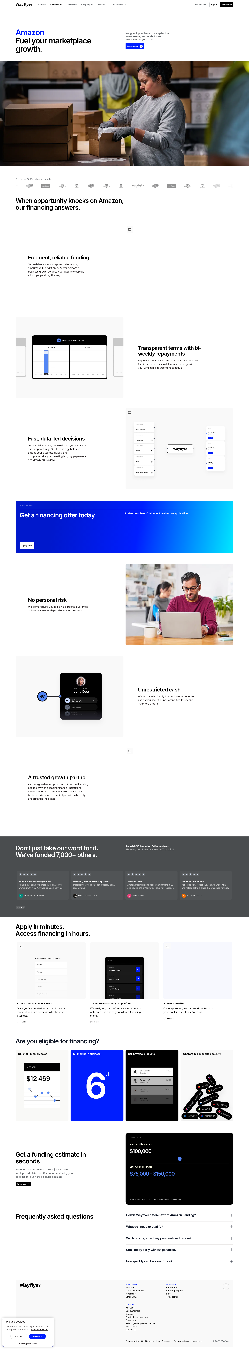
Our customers (133, 1311)
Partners (101, 5)
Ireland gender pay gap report (140, 1323)
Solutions (54, 5)
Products (41, 5)
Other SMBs (131, 1297)
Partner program (174, 1290)
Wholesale (131, 1293)
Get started (227, 5)
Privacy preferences (28, 1344)
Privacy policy (132, 1341)
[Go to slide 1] (17, 907)
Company (85, 5)
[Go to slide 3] (21, 907)
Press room (131, 1320)
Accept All (37, 1336)
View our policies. (39, 1329)
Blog (168, 1293)
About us (130, 1307)
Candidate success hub (137, 1317)
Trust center (172, 1297)
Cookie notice (147, 1341)
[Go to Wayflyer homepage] (24, 4)
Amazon (130, 1287)
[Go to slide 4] (23, 907)
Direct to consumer (135, 1290)
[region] (28, 1332)
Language (195, 1341)
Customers (72, 5)
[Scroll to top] (226, 1286)
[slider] (179, 1159)
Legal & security (164, 1341)
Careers (129, 1314)
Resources (118, 5)
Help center (131, 1326)
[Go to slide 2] (19, 907)
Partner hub (172, 1287)
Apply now (27, 545)
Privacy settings (181, 1341)
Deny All (18, 1336)
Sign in (214, 5)
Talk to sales (200, 5)
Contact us (131, 1329)
